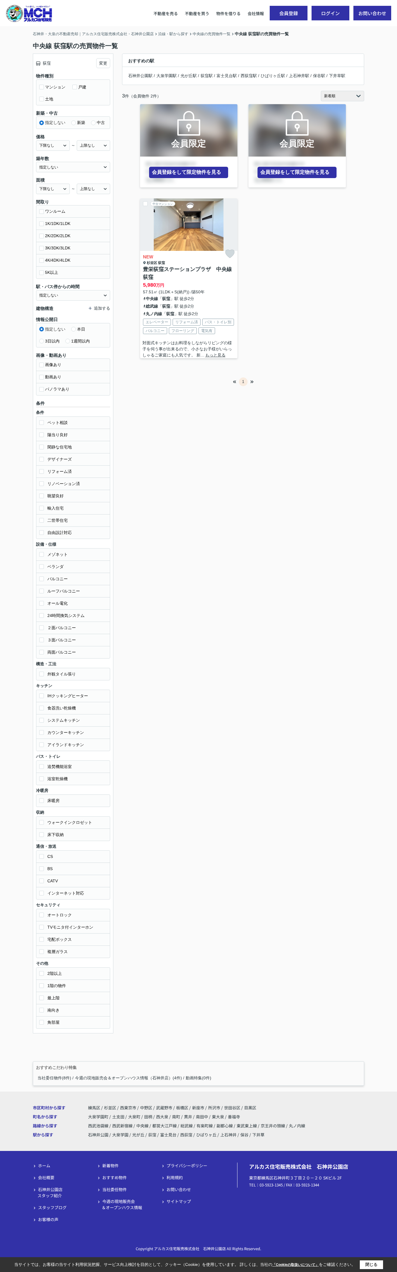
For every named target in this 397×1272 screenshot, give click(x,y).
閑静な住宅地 (59, 447)
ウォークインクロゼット (69, 822)
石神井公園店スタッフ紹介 (49, 1192)
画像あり (53, 364)
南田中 (202, 1117)
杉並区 (152, 263)
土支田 (118, 1117)
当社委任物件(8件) (54, 1078)
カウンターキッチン (65, 732)
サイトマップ (179, 1201)
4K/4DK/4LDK (57, 260)
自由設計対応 (59, 532)
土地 (49, 99)
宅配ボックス (59, 939)
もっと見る (215, 355)
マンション (55, 87)
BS (50, 868)
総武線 (152, 306)
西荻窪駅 (249, 75)
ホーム (44, 1165)
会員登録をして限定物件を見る (186, 172)
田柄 (148, 1117)
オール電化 (57, 603)
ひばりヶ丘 (206, 1135)
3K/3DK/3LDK (57, 248)
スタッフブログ (52, 1207)
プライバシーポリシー (187, 1165)
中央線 (152, 298)
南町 (176, 1117)
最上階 (53, 998)
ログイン (330, 13)
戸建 (82, 87)
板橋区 (182, 1107)
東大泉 (218, 1117)
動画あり (53, 377)
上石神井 (228, 1135)
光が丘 (138, 1135)
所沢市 (214, 1107)
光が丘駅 (188, 75)
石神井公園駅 (140, 75)
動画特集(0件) (198, 1078)
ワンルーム (55, 211)
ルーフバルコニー (63, 591)
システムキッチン (63, 720)
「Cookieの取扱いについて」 (295, 1265)
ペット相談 (57, 422)
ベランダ (55, 566)
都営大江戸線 (165, 1126)
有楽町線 (205, 1126)
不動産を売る (165, 13)
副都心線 (225, 1126)
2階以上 (54, 973)
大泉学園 (120, 1135)
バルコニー (57, 578)
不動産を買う (197, 13)
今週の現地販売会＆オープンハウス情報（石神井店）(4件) (128, 1078)
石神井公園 (98, 1135)
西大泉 (162, 1117)
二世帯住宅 (57, 520)
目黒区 (250, 1107)
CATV (52, 881)
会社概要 (46, 1177)
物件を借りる (228, 13)
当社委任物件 (114, 1189)
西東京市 (128, 1107)
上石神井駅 (299, 75)
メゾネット (57, 554)
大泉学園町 (98, 1117)
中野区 (146, 1107)
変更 (103, 63)
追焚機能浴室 (59, 766)
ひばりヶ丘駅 (273, 75)
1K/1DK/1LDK (57, 223)
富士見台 (168, 1135)
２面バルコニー (61, 627)
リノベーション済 (63, 483)
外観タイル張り (61, 674)
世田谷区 (232, 1107)
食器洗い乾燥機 (61, 708)
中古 (101, 122)
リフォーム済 (59, 471)
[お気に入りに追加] (230, 253)
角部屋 (53, 1022)
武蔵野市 (164, 1107)
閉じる (371, 1264)
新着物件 (110, 1165)
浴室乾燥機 (57, 778)
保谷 (244, 1135)
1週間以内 (80, 341)
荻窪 (161, 263)
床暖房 (53, 800)
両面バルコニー (61, 652)
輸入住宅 (55, 508)
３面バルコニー (61, 640)
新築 (81, 122)
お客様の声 (48, 1219)
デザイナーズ (59, 459)
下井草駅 (337, 75)
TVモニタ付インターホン (70, 927)
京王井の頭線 (273, 1126)
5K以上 (51, 272)
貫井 (188, 1117)
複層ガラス (57, 951)
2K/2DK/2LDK (57, 235)
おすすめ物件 (114, 1177)
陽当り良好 (57, 434)
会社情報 (256, 13)
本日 (81, 329)
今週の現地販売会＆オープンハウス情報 (122, 1204)
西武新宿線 (122, 1126)
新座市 (198, 1107)
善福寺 (234, 1117)
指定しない (55, 122)
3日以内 (52, 341)
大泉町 (134, 1117)
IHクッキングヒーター (67, 695)
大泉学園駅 (166, 75)
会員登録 (288, 13)
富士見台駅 (227, 75)
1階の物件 (56, 985)
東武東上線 (247, 1126)
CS (50, 856)
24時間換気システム (66, 615)
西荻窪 (186, 1135)
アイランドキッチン (65, 744)
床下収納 (55, 834)
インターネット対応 (65, 893)
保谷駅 (319, 75)
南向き (53, 1010)
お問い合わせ (372, 13)
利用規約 (175, 1177)
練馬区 (94, 1107)
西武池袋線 (98, 1126)
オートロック (59, 915)
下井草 (258, 1135)
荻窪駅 (207, 75)
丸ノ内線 (154, 313)
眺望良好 (55, 496)
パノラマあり (57, 389)
